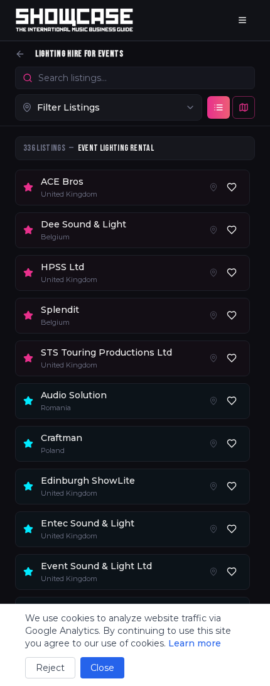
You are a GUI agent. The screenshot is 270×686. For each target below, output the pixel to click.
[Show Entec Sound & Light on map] (213, 529)
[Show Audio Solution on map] (213, 401)
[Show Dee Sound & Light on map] (213, 230)
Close (102, 667)
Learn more (194, 643)
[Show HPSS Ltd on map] (213, 273)
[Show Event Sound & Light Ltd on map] (213, 572)
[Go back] (20, 54)
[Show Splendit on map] (213, 315)
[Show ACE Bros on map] (213, 187)
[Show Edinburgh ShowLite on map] (213, 486)
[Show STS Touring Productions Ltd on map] (213, 358)
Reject (50, 667)
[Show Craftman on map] (213, 443)
